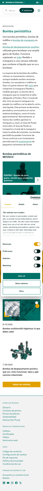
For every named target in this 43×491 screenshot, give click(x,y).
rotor (30, 85)
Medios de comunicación (14, 426)
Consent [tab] (7, 204)
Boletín (6, 477)
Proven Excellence (11, 413)
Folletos (6, 430)
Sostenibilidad (9, 416)
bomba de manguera (24, 40)
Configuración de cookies (15, 454)
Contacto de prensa (12, 410)
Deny (21, 291)
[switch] (37, 251)
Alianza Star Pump (11, 419)
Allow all (21, 276)
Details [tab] (21, 204)
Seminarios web (10, 440)
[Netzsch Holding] (4, 2)
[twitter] (20, 483)
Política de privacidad (13, 460)
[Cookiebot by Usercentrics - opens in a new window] (30, 197)
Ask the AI (28, 10)
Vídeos (6, 437)
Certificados (8, 434)
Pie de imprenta (10, 457)
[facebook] (16, 483)
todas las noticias (21, 384)
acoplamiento (25, 141)
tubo (19, 57)
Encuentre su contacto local (16, 474)
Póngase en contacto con (14, 470)
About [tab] (35, 204)
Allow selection (21, 283)
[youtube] (8, 483)
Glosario (7, 407)
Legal (5, 447)
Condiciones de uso (12, 463)
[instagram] (12, 483)
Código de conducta (12, 451)
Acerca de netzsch (11, 403)
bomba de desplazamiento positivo (21, 46)
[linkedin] (4, 483)
